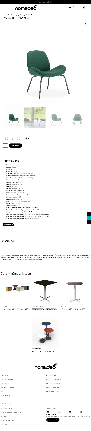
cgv (2, 391)
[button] (70, 7)
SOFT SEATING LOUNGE (12, 15)
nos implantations (7, 387)
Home (4, 15)
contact (4, 424)
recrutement (5, 395)
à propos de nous (7, 379)
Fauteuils (20, 15)
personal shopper (52, 387)
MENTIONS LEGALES (7, 403)
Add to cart (15, 145)
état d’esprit (5, 383)
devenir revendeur (53, 383)
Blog (2, 399)
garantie (4, 416)
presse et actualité (7, 420)
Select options (9, 314)
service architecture (53, 379)
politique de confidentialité (11, 412)
